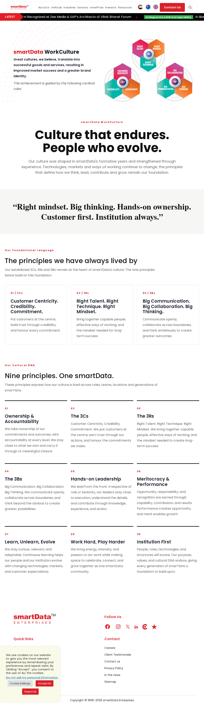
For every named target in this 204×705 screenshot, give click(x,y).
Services (82, 7)
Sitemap (110, 682)
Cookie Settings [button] (20, 683)
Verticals (56, 7)
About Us (43, 7)
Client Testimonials (117, 655)
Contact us (112, 661)
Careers (109, 648)
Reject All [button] (30, 691)
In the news (112, 675)
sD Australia (148, 7)
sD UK (155, 7)
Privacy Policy (113, 668)
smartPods (97, 7)
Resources (125, 7)
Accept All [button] (44, 683)
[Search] (189, 7)
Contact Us (172, 7)
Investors (111, 7)
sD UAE (140, 7)
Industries (70, 7)
